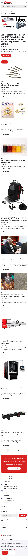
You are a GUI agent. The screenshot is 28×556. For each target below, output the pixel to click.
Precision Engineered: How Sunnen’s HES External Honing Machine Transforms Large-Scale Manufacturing (13, 341)
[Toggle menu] (2, 2)
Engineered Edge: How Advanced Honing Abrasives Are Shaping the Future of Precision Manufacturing (14, 85)
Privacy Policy (15, 549)
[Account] (26, 2)
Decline (12, 553)
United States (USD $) (8, 535)
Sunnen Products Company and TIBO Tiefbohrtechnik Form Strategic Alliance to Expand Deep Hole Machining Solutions (14, 39)
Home (2, 11)
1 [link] (7, 450)
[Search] (25, 6)
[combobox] (14, 6)
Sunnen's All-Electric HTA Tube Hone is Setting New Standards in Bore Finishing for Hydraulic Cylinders (13, 434)
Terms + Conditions (19, 519)
